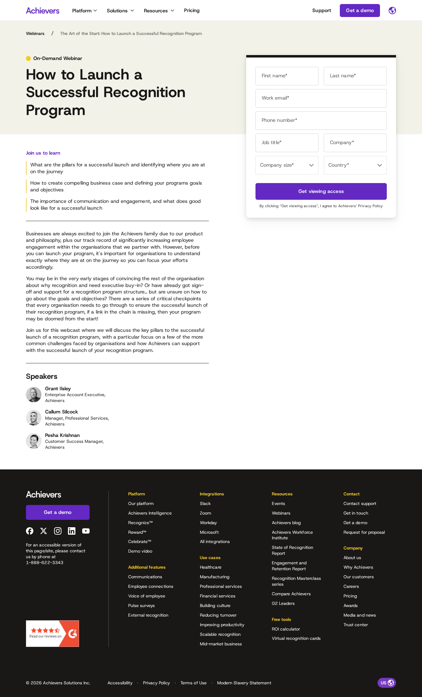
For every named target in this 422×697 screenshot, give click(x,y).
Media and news (360, 615)
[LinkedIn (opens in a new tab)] (71, 531)
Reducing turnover (218, 615)
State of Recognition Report (292, 550)
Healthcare (211, 567)
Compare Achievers (291, 594)
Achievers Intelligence (150, 513)
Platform (81, 10)
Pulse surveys (141, 605)
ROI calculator (286, 629)
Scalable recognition (220, 634)
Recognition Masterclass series (296, 581)
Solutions (117, 10)
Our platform (141, 503)
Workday (208, 522)
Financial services (217, 596)
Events (278, 503)
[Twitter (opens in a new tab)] (43, 531)
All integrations (215, 541)
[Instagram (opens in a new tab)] (57, 531)
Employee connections (150, 586)
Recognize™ (140, 522)
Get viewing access (321, 191)
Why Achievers (358, 567)
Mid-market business (221, 644)
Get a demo (355, 522)
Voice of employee (146, 596)
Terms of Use (193, 683)
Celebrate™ (139, 541)
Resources (156, 10)
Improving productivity (222, 624)
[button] (154, 496)
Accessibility (120, 683)
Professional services (221, 586)
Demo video (140, 551)
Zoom (205, 513)
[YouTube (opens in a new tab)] (86, 531)
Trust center (356, 624)
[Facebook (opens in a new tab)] (29, 531)
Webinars (35, 33)
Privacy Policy (370, 205)
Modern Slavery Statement (244, 683)
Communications (145, 576)
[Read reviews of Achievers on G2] (52, 633)
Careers (351, 586)
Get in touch (356, 513)
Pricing (192, 10)
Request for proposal (364, 532)
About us (352, 557)
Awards (351, 605)
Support (321, 10)
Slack (205, 503)
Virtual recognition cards (296, 638)
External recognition (148, 615)
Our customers (359, 576)
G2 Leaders (283, 603)
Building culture (215, 605)
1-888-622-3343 (44, 562)
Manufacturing (215, 576)
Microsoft (209, 532)
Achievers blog (286, 522)
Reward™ (137, 532)
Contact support (360, 503)
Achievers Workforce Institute (292, 535)
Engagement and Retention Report (289, 565)
